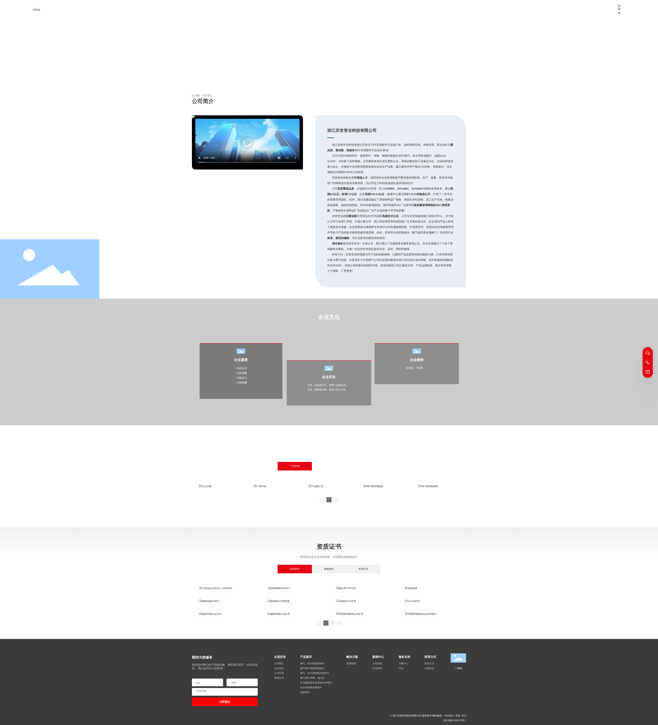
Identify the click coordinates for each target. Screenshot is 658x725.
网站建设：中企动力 (443, 715)
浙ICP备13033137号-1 (454, 720)
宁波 (457, 715)
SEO (463, 715)
